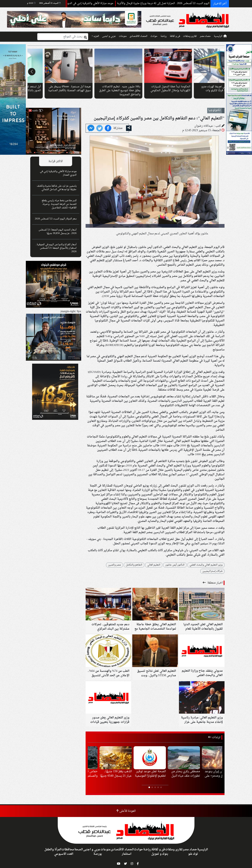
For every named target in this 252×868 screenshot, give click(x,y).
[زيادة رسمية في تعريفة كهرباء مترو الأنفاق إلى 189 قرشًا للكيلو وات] (51, 66)
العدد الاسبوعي (63, 854)
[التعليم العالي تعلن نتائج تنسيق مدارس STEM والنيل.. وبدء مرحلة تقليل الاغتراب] (155, 651)
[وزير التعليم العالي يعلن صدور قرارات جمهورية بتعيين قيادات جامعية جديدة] (108, 698)
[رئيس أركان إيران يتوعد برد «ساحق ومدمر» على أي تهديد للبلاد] (104, 757)
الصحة (78, 849)
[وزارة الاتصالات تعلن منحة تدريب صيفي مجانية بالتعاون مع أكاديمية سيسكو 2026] (101, 66)
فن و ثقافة (175, 36)
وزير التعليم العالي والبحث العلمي (205, 565)
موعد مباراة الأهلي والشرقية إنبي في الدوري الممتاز (124, 3)
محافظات (68, 849)
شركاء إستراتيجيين (212, 571)
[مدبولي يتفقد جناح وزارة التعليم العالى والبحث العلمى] (202, 651)
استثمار (126, 854)
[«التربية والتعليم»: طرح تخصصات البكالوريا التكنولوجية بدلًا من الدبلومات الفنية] (151, 66)
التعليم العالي (153, 565)
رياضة (163, 36)
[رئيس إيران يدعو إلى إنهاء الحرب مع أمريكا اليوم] (172, 757)
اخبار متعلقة (215, 583)
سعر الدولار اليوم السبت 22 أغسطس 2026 (56, 219)
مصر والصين (114, 565)
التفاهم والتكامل (134, 565)
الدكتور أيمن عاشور (174, 565)
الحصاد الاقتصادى (138, 36)
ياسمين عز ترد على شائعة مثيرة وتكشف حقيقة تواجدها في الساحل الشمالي (57, 188)
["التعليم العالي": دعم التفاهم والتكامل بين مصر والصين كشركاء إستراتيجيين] (90, 128)
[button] (220, 71)
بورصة (97, 854)
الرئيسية (218, 36)
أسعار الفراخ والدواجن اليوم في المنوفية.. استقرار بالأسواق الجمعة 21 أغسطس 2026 (56, 248)
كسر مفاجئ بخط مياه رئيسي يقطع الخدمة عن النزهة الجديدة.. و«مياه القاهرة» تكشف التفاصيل (59, 204)
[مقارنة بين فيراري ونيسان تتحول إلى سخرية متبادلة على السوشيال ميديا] (201, 66)
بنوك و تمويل (159, 854)
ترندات (215, 737)
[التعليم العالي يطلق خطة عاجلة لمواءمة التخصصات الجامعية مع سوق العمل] (155, 604)
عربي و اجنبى (109, 36)
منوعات (123, 36)
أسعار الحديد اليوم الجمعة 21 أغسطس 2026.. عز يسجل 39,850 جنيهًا (58, 232)
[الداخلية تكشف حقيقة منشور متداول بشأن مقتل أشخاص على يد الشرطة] (138, 757)
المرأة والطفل (52, 849)
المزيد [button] (96, 36)
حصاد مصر (205, 36)
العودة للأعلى (127, 811)
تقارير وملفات (190, 36)
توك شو (193, 854)
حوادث (154, 36)
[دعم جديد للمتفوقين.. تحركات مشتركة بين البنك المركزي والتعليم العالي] (108, 604)
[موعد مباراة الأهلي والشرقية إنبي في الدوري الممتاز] (206, 757)
